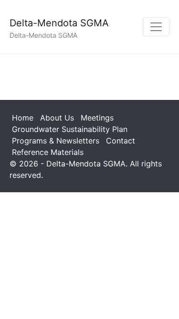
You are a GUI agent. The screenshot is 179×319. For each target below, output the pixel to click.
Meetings (97, 117)
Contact (120, 140)
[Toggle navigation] (156, 26)
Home (22, 117)
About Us (57, 117)
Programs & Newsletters (55, 140)
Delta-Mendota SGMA (59, 23)
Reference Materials (48, 152)
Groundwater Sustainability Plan (69, 129)
